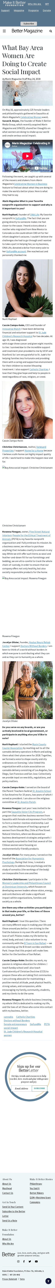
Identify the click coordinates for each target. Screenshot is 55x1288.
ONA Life (34, 214)
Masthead (7, 1188)
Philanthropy (36, 1183)
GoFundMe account (16, 251)
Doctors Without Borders (33, 645)
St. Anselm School (42, 790)
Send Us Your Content (12, 1206)
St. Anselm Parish (26, 801)
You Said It (35, 1188)
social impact (11, 1027)
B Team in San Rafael (35, 943)
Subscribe (39, 1088)
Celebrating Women (31, 117)
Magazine (19, 10)
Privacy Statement (9, 1279)
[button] (4, 31)
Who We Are (8, 1243)
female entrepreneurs (15, 1024)
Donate (47, 10)
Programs (33, 10)
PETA (47, 1024)
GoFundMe (20, 218)
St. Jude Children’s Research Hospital (23, 1031)
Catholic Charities (38, 369)
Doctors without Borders (17, 1020)
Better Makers (37, 1192)
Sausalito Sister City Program (26, 811)
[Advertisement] (27, 1145)
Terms (22, 1279)
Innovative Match (11, 328)
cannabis (8, 1016)
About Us (6, 1183)
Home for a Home (34, 450)
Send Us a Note (9, 1220)
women (8, 1035)
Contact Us (7, 1192)
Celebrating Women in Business (30, 183)
